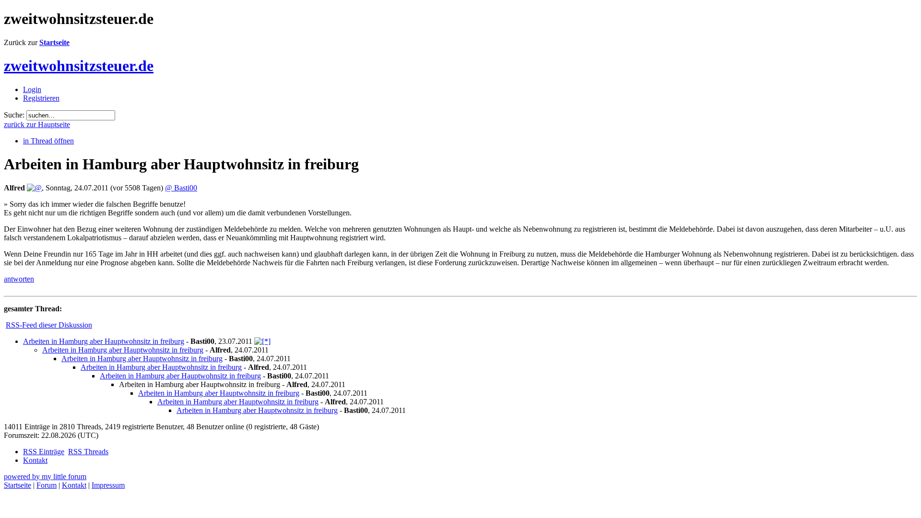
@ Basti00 (181, 188)
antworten (19, 279)
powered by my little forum (45, 476)
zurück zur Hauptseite (37, 124)
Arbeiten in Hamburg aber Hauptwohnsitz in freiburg (103, 341)
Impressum (108, 485)
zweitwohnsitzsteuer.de (79, 65)
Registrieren (41, 98)
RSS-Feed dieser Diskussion (49, 325)
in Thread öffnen (48, 141)
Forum (46, 485)
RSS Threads (88, 451)
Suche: (14, 115)
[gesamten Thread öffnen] (262, 341)
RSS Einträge (43, 451)
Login (32, 89)
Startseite (54, 42)
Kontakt (35, 460)
